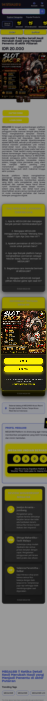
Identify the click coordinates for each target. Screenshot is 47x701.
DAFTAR (23, 369)
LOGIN (23, 361)
